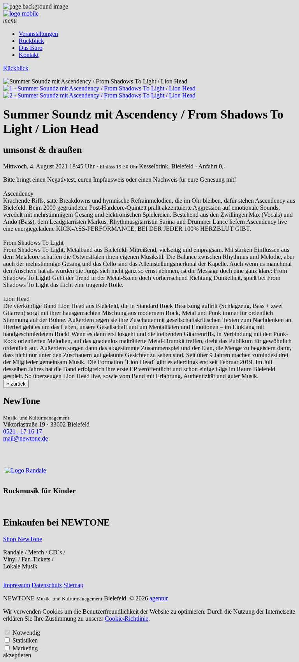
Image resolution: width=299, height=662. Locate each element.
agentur (159, 598)
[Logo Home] (21, 13)
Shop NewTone (22, 539)
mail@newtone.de (25, 438)
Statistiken (25, 640)
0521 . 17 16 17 (22, 431)
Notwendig (26, 632)
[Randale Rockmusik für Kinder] (25, 470)
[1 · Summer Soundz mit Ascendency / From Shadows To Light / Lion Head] (99, 88)
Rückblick (31, 40)
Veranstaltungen (38, 33)
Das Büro (30, 47)
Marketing (25, 648)
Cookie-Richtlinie (126, 618)
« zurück (16, 384)
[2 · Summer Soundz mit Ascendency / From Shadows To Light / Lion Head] (99, 95)
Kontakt (29, 54)
